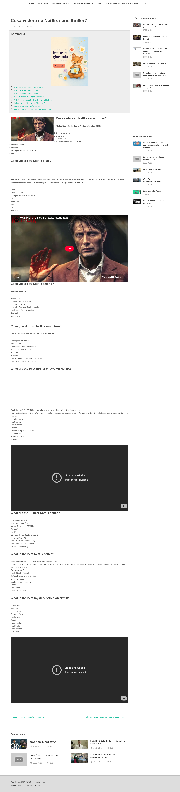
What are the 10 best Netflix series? (29, 103)
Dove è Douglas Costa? (43, 742)
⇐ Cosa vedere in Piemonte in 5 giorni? (27, 717)
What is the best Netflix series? (27, 106)
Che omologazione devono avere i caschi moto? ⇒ (107, 717)
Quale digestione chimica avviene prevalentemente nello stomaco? (156, 144)
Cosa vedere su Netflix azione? (27, 94)
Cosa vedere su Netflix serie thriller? (29, 87)
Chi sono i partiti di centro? (154, 63)
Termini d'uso (16, 785)
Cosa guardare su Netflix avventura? (29, 97)
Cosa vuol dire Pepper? (153, 191)
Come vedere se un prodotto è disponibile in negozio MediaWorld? (155, 51)
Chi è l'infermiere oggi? (152, 169)
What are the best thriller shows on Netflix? (33, 100)
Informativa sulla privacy (32, 785)
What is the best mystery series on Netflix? (32, 109)
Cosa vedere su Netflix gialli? (26, 90)
